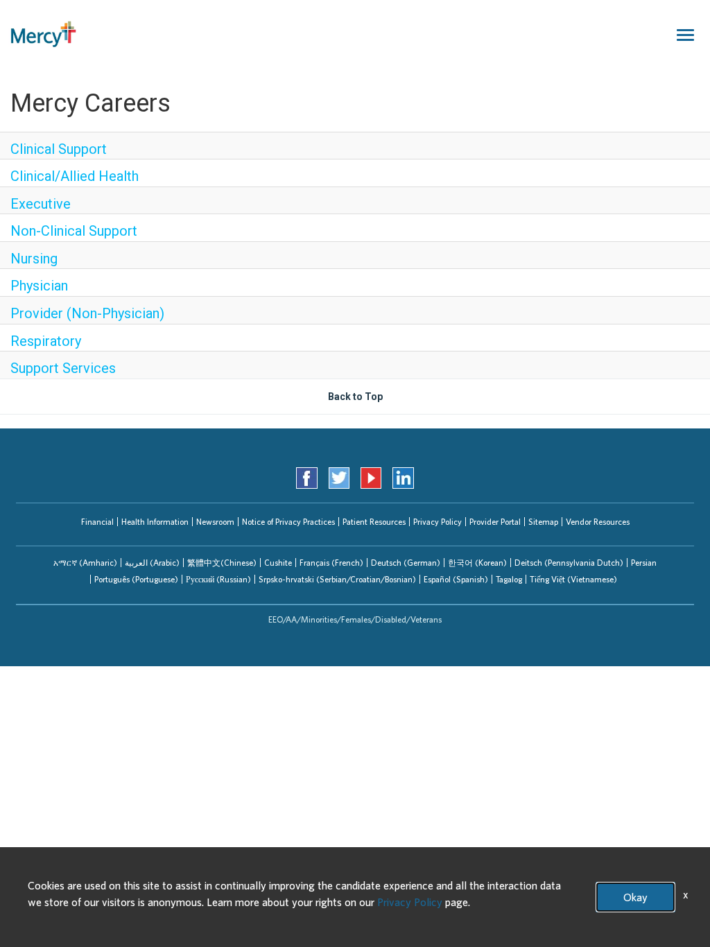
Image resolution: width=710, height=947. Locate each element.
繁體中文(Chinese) (222, 562)
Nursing (34, 258)
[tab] (85, 562)
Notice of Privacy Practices (288, 521)
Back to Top (355, 396)
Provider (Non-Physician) (87, 313)
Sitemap (543, 521)
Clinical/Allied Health (74, 176)
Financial (97, 521)
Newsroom (215, 521)
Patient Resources (374, 521)
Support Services (63, 368)
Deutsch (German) (405, 562)
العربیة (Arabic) (152, 562)
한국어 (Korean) (477, 562)
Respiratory (45, 341)
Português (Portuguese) (136, 579)
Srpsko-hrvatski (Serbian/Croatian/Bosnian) (337, 579)
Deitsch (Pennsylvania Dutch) (568, 562)
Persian (644, 562)
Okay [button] (635, 897)
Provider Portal (495, 521)
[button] (85, 562)
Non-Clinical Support (73, 231)
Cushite (278, 562)
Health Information (155, 521)
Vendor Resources (598, 521)
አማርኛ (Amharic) (85, 562)
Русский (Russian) (218, 579)
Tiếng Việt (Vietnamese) (573, 579)
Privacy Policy (437, 521)
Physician (39, 285)
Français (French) (331, 562)
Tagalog (509, 579)
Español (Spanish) (456, 579)
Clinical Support (58, 149)
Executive (40, 204)
